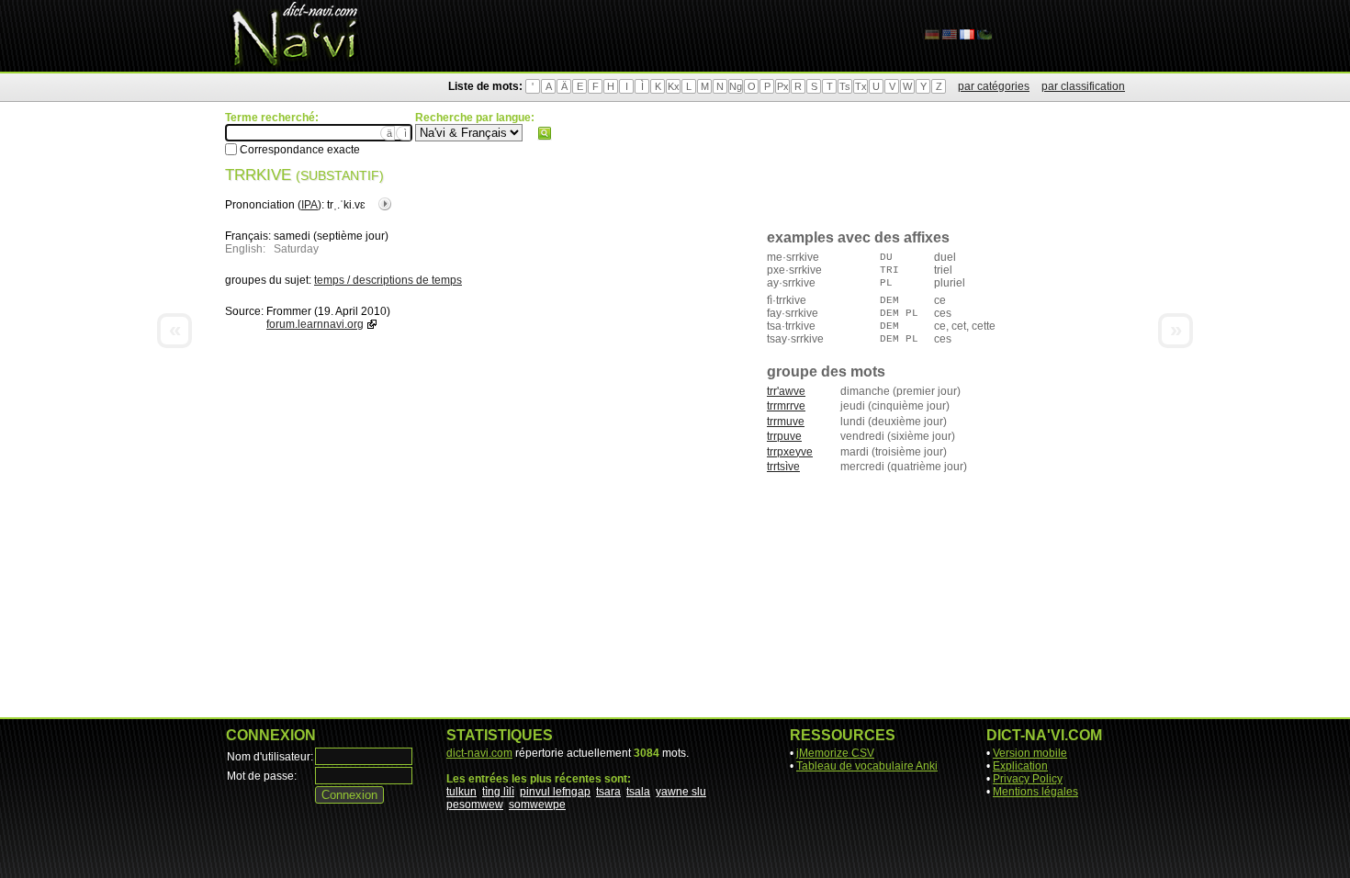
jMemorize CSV (835, 753)
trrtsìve (783, 466)
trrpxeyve (790, 451)
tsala (638, 791)
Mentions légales (1035, 791)
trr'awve (786, 391)
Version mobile (1030, 753)
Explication (1020, 766)
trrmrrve (786, 406)
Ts (844, 86)
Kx (674, 86)
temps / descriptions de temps (388, 280)
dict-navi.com (479, 753)
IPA (309, 204)
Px (783, 86)
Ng (735, 86)
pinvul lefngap (555, 791)
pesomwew (474, 804)
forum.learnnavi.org (315, 324)
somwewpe (537, 804)
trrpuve (784, 436)
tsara (608, 791)
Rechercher (544, 133)
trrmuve (785, 421)
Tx (861, 86)
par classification (1083, 86)
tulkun (461, 791)
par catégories (993, 86)
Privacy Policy (1028, 778)
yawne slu (681, 791)
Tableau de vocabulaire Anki (867, 766)
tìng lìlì (498, 791)
